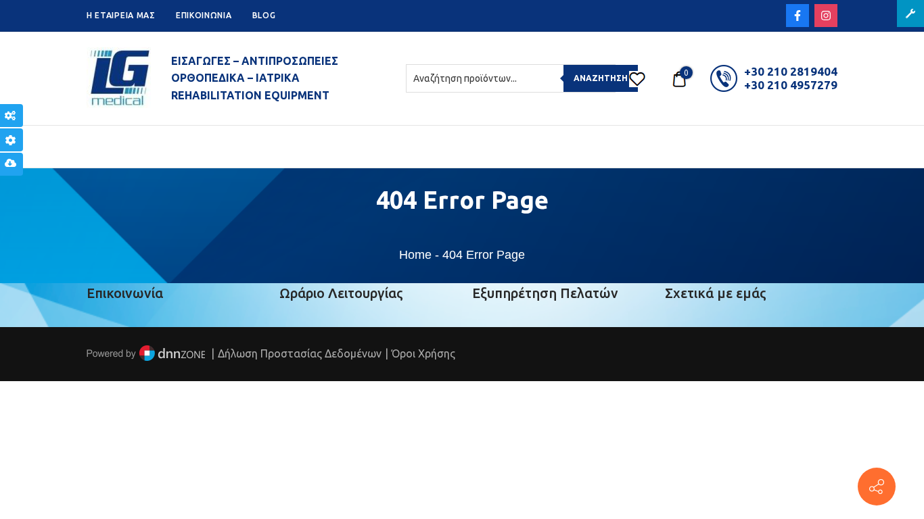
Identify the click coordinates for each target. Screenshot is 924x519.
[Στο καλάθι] (679, 78)
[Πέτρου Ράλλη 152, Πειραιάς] (877, 486)
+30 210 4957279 (790, 84)
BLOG (264, 15)
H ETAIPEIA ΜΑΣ (121, 15)
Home (415, 255)
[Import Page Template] (11, 164)
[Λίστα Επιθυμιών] (637, 78)
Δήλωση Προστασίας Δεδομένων (300, 353)
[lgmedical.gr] (119, 78)
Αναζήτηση (601, 78)
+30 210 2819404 (790, 71)
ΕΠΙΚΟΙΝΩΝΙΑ (204, 15)
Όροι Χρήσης (423, 353)
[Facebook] (797, 15)
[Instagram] (825, 15)
